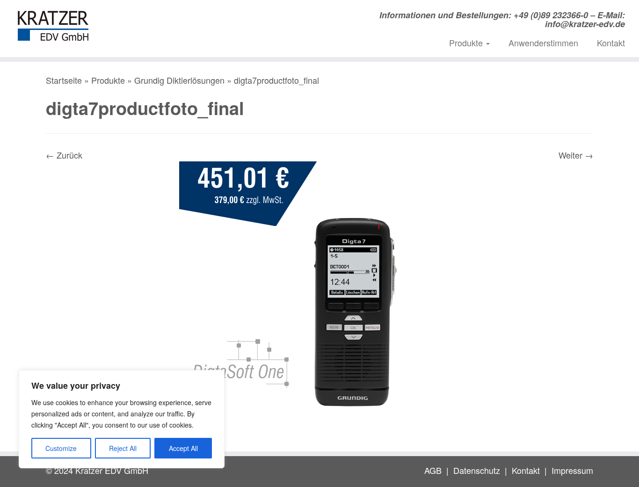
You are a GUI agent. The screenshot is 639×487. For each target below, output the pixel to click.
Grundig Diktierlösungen (179, 80)
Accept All (183, 448)
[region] (122, 419)
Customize (61, 448)
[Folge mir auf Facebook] (209, 18)
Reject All (123, 448)
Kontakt (611, 42)
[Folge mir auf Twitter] (195, 18)
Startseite (64, 80)
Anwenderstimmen (543, 42)
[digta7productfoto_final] (319, 300)
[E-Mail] (180, 18)
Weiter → (576, 155)
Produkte (467, 42)
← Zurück (64, 155)
